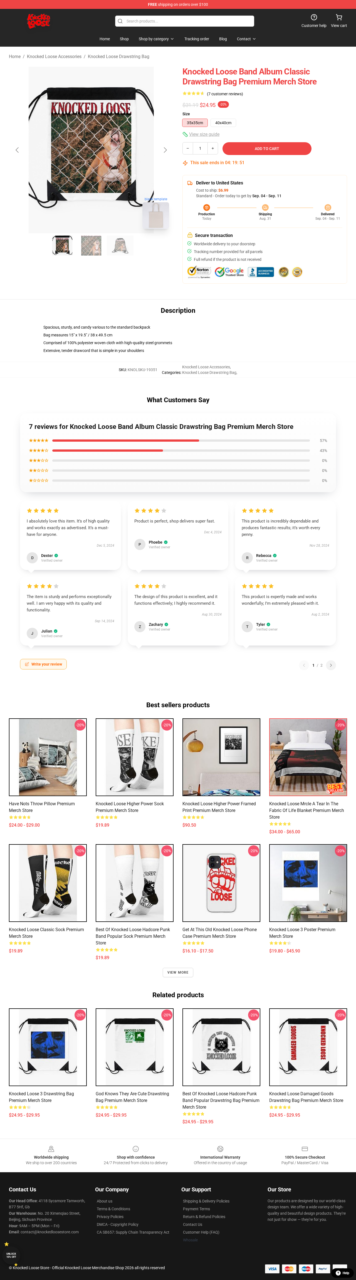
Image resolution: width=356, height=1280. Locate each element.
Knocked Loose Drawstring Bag (118, 56)
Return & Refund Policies (204, 1216)
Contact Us (192, 1224)
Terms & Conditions (113, 1209)
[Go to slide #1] (62, 246)
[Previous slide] (17, 150)
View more (178, 972)
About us (104, 1201)
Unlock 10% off (11, 1255)
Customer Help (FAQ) (201, 1232)
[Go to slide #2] (91, 246)
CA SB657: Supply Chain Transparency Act (133, 1232)
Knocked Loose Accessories (54, 56)
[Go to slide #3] (120, 246)
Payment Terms (196, 1209)
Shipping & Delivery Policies (206, 1201)
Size (186, 114)
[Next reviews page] (331, 665)
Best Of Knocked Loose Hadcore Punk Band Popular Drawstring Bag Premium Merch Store (220, 1100)
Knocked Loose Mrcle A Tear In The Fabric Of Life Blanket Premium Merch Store (306, 810)
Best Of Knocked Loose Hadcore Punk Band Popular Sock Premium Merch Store (133, 936)
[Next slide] (165, 150)
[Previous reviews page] (304, 665)
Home (15, 56)
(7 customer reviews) (225, 94)
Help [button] (346, 1273)
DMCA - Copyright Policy (118, 1224)
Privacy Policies (110, 1216)
